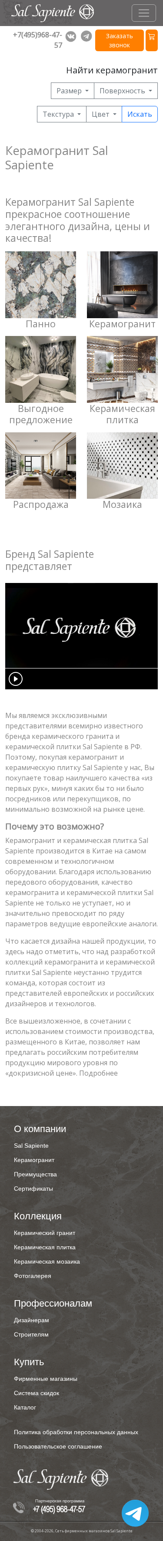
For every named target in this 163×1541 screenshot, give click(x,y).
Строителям (31, 1334)
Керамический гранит (44, 1232)
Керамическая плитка (122, 414)
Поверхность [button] (123, 90)
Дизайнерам (31, 1320)
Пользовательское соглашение (58, 1446)
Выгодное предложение (41, 414)
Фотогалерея (32, 1275)
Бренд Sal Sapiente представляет (49, 560)
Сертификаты (33, 1188)
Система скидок (36, 1393)
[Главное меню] (144, 13)
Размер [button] (70, 90)
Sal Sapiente (31, 1145)
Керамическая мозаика (47, 1261)
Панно (41, 323)
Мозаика (122, 504)
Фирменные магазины (45, 1378)
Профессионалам (53, 1303)
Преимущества (35, 1174)
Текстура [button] (59, 114)
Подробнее (98, 1073)
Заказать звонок (119, 40)
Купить (29, 1362)
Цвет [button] (101, 114)
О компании (40, 1128)
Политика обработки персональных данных (76, 1432)
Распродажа (41, 504)
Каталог (25, 1407)
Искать (139, 114)
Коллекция (38, 1216)
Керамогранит (122, 323)
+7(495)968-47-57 (37, 40)
